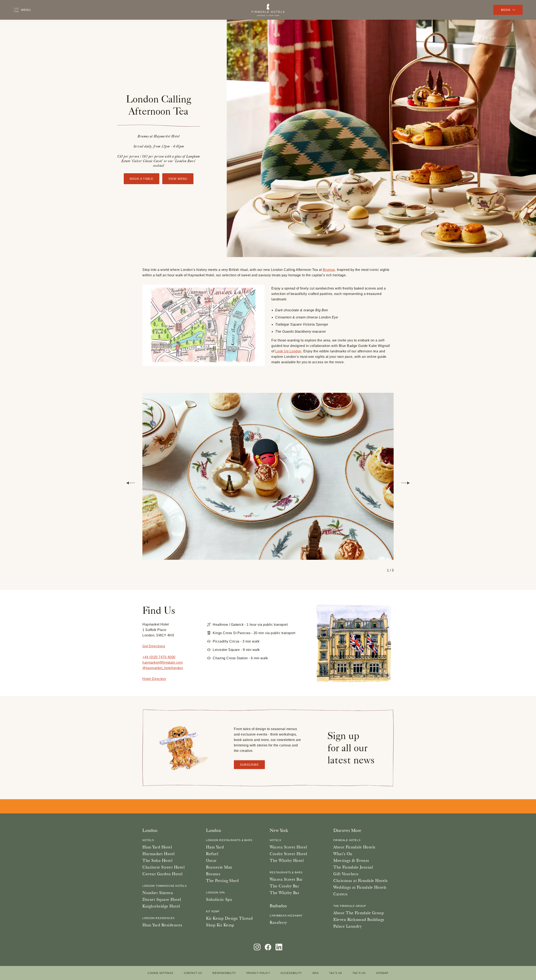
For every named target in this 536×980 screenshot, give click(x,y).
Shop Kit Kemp (220, 924)
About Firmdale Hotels (354, 846)
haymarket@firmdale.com (162, 662)
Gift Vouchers (346, 873)
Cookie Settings (160, 973)
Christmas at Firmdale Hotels (360, 880)
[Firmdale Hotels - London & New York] (268, 10)
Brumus (329, 270)
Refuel (212, 853)
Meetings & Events (351, 860)
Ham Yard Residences (162, 924)
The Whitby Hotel (287, 860)
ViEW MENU (177, 178)
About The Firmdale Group (358, 912)
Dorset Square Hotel (161, 899)
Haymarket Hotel (158, 853)
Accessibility (291, 973)
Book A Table (141, 178)
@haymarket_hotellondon (162, 668)
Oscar (211, 860)
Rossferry (278, 922)
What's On (342, 853)
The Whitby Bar (284, 892)
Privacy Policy (258, 973)
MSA (316, 973)
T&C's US (359, 973)
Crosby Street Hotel (288, 853)
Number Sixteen (157, 892)
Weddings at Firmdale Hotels (360, 887)
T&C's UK (335, 973)
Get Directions (153, 646)
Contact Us (193, 973)
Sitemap (382, 973)
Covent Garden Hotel (162, 873)
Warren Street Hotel (288, 846)
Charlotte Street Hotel (163, 867)
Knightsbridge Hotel (161, 906)
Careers (340, 893)
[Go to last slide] (130, 482)
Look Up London (288, 351)
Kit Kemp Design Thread (229, 918)
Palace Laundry (347, 926)
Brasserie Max (219, 867)
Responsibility (224, 973)
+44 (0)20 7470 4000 (158, 657)
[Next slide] (405, 482)
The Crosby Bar (284, 885)
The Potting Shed (222, 880)
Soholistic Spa (219, 899)
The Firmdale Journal (353, 867)
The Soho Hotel (157, 860)
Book (505, 10)
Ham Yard (215, 846)
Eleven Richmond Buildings (358, 919)
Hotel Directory (154, 679)
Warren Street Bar (286, 879)
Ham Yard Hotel (157, 846)
